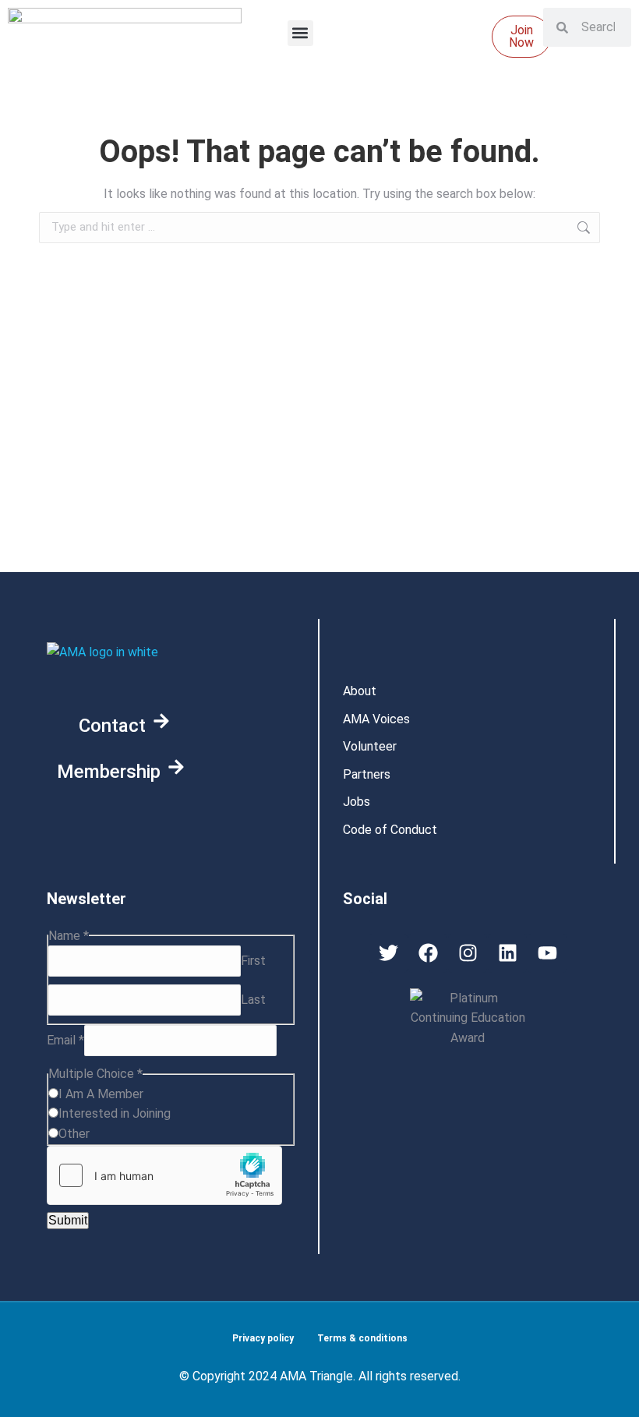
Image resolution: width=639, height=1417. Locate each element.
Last (253, 999)
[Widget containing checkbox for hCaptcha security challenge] (164, 1175)
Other (74, 1133)
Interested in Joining (114, 1113)
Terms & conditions (362, 1338)
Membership (109, 772)
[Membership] (176, 767)
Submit (67, 1220)
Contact (112, 726)
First (253, 960)
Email (65, 1040)
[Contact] (161, 721)
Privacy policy (263, 1338)
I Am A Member (100, 1094)
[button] (300, 33)
